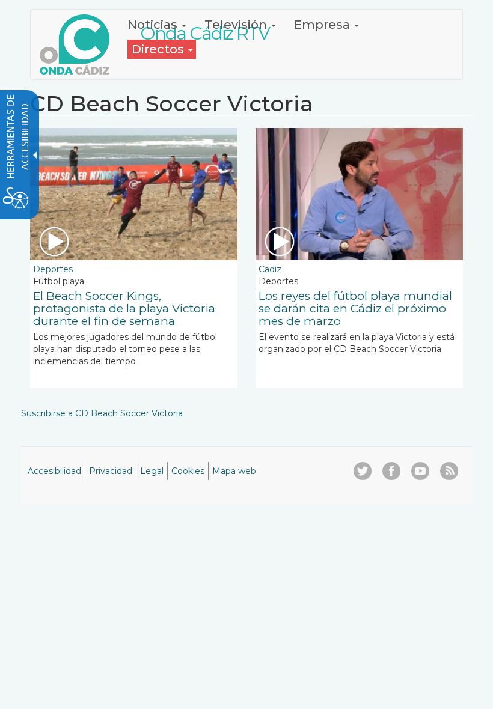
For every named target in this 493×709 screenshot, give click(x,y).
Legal (152, 471)
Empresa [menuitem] (323, 24)
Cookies (187, 471)
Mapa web (234, 471)
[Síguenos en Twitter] (363, 471)
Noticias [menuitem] (153, 24)
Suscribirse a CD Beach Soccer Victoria (102, 413)
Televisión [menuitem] (237, 24)
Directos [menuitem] (159, 49)
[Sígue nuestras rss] (449, 471)
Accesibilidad (54, 471)
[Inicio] (79, 44)
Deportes (53, 269)
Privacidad (110, 471)
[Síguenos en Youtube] (420, 471)
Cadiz (270, 269)
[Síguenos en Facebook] (391, 471)
